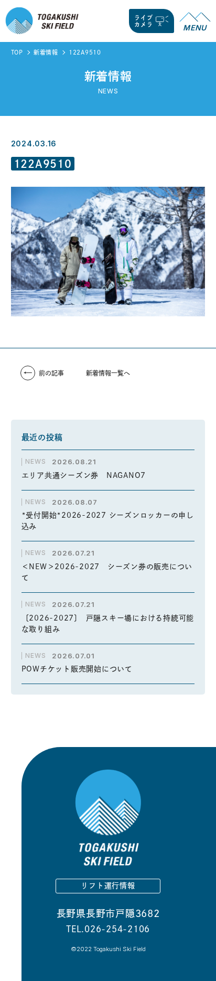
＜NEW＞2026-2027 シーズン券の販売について (107, 572)
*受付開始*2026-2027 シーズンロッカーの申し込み (107, 520)
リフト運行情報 (108, 885)
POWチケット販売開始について (77, 669)
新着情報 (46, 52)
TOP (17, 52)
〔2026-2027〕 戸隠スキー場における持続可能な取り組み (108, 623)
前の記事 (51, 373)
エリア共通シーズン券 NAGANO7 (87, 475)
